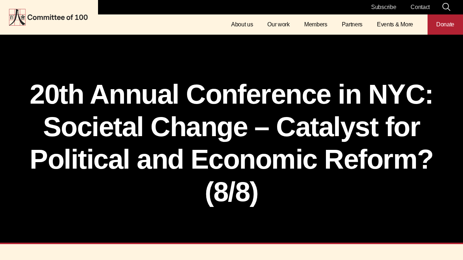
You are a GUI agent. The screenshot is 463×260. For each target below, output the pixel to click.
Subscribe (383, 7)
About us (242, 24)
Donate (445, 24)
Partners (352, 24)
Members (315, 24)
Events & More (395, 24)
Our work (278, 24)
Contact (420, 7)
